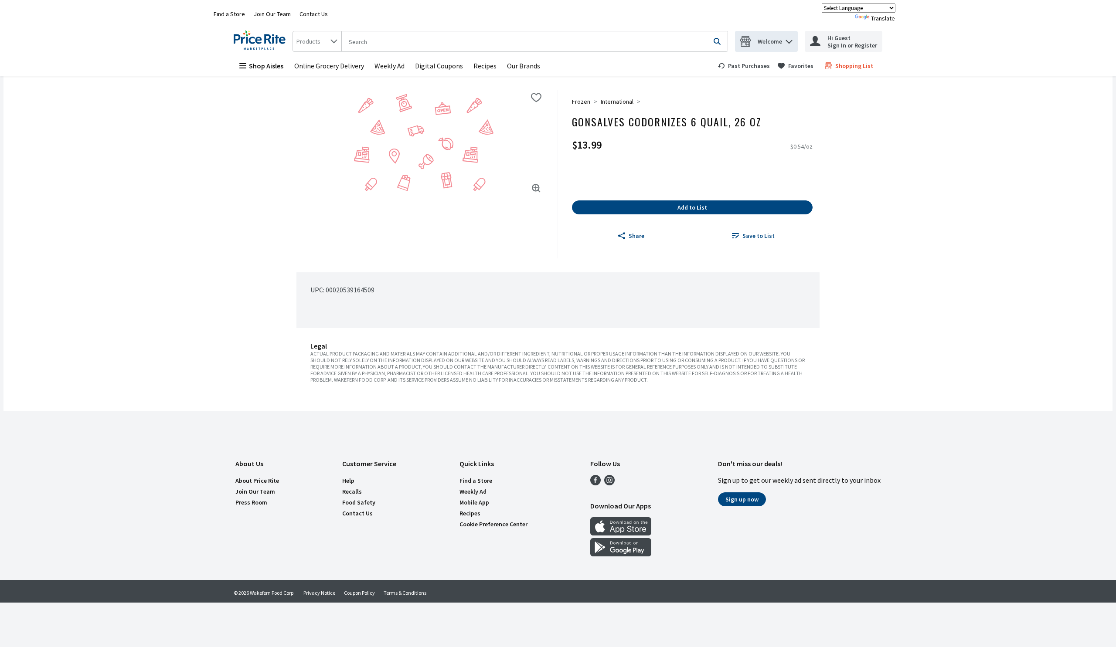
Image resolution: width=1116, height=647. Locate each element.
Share (636, 236)
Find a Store (229, 14)
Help (348, 480)
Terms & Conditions (405, 592)
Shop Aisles (266, 65)
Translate (883, 18)
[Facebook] (595, 482)
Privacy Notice (319, 592)
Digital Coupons (439, 65)
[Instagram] (609, 482)
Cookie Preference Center (493, 524)
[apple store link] (620, 532)
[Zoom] (536, 188)
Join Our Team (272, 14)
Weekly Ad (389, 65)
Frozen (581, 101)
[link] (744, 66)
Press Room (251, 502)
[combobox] (317, 41)
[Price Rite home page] (261, 41)
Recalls (352, 491)
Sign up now (742, 499)
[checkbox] (536, 97)
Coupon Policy (359, 592)
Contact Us (313, 14)
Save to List (758, 236)
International (617, 101)
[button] (789, 39)
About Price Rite (257, 480)
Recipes (485, 65)
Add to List (692, 207)
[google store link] (620, 553)
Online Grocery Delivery (329, 65)
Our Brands (523, 65)
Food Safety (358, 502)
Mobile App (474, 502)
